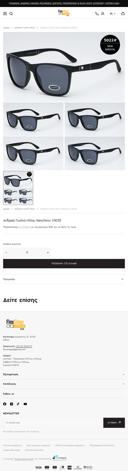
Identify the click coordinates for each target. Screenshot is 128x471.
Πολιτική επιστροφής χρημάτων (70, 445)
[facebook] (4, 404)
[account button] (103, 13)
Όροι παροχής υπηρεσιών (39, 445)
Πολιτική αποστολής (34, 450)
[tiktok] (18, 404)
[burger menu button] (5, 13)
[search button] (11, 13)
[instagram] (11, 404)
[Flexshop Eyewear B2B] (64, 14)
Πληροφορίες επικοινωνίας (101, 445)
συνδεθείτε (24, 227)
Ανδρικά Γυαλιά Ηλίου (24, 27)
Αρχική (6, 27)
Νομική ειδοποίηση (11, 450)
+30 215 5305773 (23, 346)
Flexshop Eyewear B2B (23, 459)
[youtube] (25, 404)
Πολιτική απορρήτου (12, 445)
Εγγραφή (112, 422)
